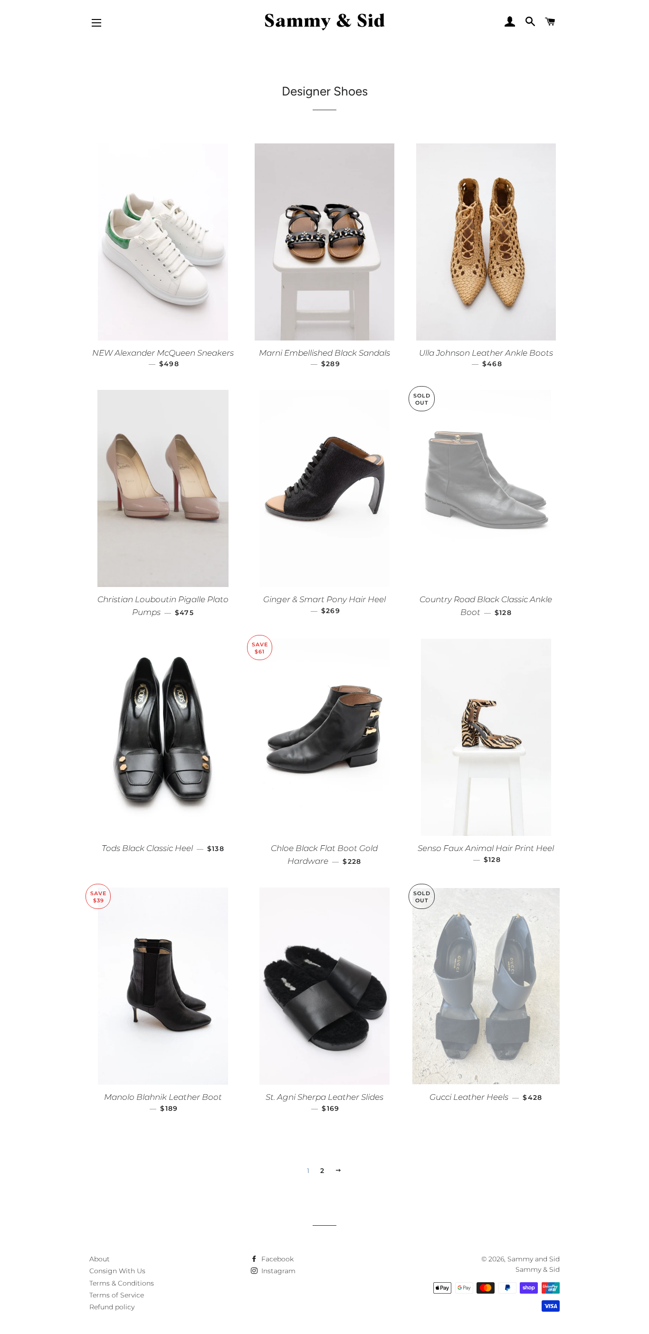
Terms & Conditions (121, 1283)
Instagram (277, 1271)
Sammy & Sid (537, 1269)
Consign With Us (117, 1271)
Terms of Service (116, 1295)
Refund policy (111, 1307)
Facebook (276, 1259)
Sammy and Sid (533, 1259)
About (99, 1259)
